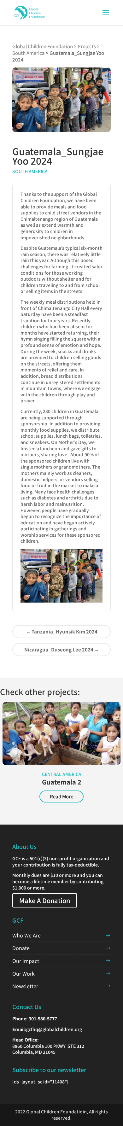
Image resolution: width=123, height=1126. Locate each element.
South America (30, 171)
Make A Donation (44, 900)
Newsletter (25, 986)
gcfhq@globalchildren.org (54, 1029)
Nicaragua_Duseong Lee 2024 (61, 649)
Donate (21, 948)
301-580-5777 (43, 1018)
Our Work (23, 973)
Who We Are (26, 935)
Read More (61, 796)
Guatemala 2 (61, 781)
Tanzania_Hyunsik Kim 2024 (61, 631)
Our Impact (25, 961)
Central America (61, 774)
